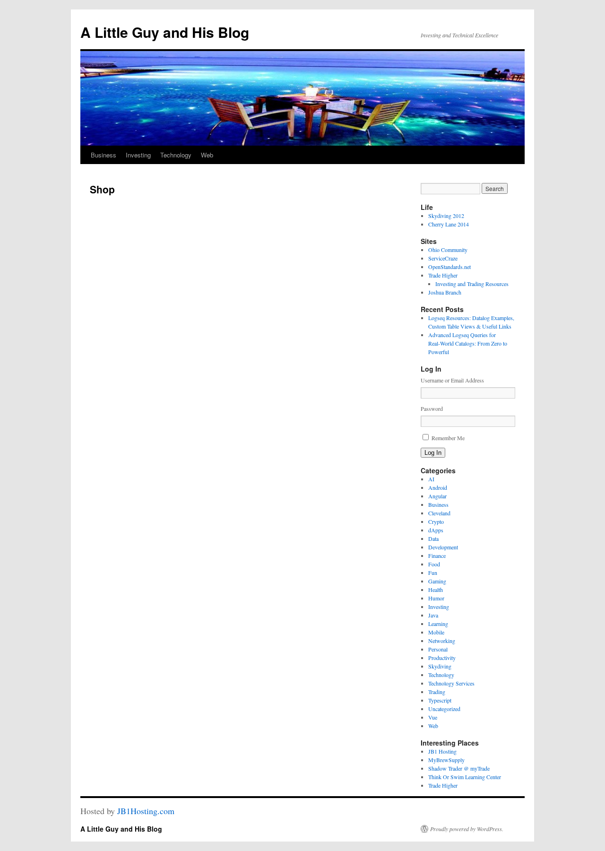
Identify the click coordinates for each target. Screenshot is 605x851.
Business (103, 154)
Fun (432, 572)
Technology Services (451, 683)
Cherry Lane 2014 (448, 224)
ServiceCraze (443, 258)
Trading (436, 691)
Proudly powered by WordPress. (466, 829)
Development (443, 547)
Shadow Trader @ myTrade (459, 768)
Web (207, 154)
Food (434, 564)
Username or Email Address (452, 380)
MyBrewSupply (446, 760)
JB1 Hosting (442, 751)
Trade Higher (443, 275)
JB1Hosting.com (145, 810)
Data (433, 538)
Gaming (437, 581)
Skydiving (439, 666)
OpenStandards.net (449, 266)
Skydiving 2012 (446, 215)
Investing (138, 154)
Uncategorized (444, 708)
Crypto (436, 521)
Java (433, 615)
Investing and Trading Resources (472, 283)
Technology (175, 154)
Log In (432, 452)
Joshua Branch (444, 292)
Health (435, 589)
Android (437, 487)
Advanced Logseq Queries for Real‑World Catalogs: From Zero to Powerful (467, 343)
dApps (435, 530)
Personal (438, 649)
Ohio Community (447, 249)
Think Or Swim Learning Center (464, 777)
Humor (436, 598)
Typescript (439, 700)
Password (432, 408)
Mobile (436, 632)
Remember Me (448, 438)
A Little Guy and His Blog (164, 32)
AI (431, 479)
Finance (437, 555)
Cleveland (439, 513)
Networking (441, 640)
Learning (438, 623)
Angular (437, 496)
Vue (432, 717)
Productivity (442, 657)
